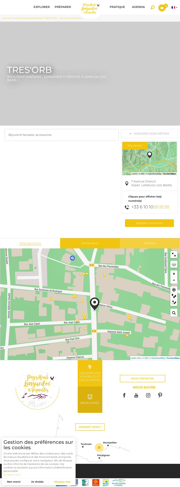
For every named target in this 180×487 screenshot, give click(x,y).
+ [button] (174, 274)
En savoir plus (12, 474)
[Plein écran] (174, 254)
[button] (41, 7)
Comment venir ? (90, 427)
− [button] (174, 280)
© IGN (145, 357)
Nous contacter (142, 378)
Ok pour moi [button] (62, 481)
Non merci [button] (13, 481)
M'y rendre (134, 145)
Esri (139, 357)
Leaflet (133, 357)
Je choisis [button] (37, 481)
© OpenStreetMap (157, 357)
